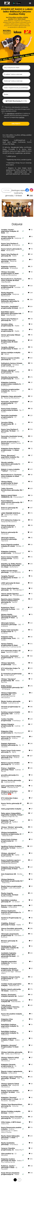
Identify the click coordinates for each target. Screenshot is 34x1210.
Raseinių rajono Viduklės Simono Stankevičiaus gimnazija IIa (10, 600)
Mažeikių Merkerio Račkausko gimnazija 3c (10, 300)
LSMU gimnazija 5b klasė (10, 583)
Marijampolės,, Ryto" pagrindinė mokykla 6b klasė (9, 947)
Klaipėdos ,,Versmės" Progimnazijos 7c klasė (10, 1046)
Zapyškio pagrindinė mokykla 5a (9, 962)
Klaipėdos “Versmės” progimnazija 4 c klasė (10, 1098)
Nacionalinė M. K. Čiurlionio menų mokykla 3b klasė (11, 279)
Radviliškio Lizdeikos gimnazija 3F (9, 901)
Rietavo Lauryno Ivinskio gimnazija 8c (10, 358)
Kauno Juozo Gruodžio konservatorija (9, 557)
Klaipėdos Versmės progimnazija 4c (8, 1065)
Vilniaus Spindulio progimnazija (8, 663)
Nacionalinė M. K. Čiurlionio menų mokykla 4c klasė (11, 475)
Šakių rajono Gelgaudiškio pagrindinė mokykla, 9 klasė (11, 814)
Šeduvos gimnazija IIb (9, 508)
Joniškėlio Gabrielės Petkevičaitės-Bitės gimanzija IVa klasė (8, 954)
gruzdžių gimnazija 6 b (10, 775)
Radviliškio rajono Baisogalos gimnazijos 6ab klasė (11, 313)
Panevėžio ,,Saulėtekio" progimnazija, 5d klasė (9, 307)
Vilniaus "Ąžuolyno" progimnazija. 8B (8, 679)
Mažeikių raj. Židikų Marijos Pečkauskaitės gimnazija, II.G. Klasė (11, 565)
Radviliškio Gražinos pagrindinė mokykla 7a (10, 1025)
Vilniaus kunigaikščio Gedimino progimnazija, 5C (11, 833)
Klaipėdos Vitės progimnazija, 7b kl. (8, 637)
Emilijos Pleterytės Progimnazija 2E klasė (9, 341)
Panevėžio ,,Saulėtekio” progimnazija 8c (10, 402)
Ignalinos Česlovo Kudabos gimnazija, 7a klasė (11, 847)
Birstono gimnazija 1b (9, 941)
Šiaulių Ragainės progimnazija (7, 293)
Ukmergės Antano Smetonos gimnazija (9, 538)
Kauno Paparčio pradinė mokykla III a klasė (10, 545)
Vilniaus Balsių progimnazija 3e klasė (9, 482)
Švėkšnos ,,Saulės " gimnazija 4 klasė (8, 1166)
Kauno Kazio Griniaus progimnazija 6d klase (9, 409)
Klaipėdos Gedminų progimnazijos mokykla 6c (11, 383)
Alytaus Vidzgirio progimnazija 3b (7, 725)
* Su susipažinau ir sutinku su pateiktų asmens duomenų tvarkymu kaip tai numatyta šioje (17, 115)
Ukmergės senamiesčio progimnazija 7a (10, 934)
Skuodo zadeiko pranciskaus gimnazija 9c (11, 463)
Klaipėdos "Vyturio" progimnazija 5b (8, 286)
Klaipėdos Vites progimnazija (7, 1020)
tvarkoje (21, 117)
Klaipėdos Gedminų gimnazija (8, 267)
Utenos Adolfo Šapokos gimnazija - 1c (10, 589)
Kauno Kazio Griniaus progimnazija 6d (9, 840)
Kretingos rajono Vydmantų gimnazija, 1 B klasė (11, 1077)
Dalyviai (17, 224)
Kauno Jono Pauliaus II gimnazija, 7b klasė (9, 430)
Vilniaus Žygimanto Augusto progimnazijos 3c (11, 911)
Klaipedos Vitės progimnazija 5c (7, 732)
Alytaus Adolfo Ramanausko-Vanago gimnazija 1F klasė (9, 616)
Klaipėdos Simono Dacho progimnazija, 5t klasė (10, 868)
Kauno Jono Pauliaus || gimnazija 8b (9, 255)
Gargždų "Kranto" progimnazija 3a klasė (9, 576)
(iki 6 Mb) (17, 101)
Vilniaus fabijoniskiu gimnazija (8, 260)
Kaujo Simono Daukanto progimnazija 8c (10, 1173)
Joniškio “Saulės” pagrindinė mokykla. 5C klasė (10, 231)
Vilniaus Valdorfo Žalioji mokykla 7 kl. (10, 1084)
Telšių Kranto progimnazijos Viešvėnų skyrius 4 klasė (10, 1007)
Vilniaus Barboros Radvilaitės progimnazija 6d (11, 880)
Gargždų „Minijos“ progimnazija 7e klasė (9, 348)
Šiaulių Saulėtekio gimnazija (7, 1143)
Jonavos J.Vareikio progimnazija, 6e (8, 1149)
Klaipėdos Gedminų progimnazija (8, 552)
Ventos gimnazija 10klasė (10, 335)
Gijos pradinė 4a (7, 1153)
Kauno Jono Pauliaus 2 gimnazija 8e (9, 319)
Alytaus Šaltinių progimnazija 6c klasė (9, 644)
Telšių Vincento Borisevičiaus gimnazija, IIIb (11, 489)
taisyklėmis (10, 113)
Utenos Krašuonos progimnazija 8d (8, 526)
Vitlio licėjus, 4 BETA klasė (11, 1122)
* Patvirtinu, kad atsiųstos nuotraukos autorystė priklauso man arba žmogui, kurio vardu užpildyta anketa (15, 109)
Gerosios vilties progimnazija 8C (7, 325)
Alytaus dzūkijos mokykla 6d (10, 353)
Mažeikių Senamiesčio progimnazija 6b (9, 378)
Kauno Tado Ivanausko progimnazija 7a (9, 630)
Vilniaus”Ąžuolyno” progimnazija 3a (8, 237)
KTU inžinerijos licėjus (9, 798)
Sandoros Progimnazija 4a (11, 918)
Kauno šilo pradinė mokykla (11, 1014)
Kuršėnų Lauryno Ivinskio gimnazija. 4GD (10, 712)
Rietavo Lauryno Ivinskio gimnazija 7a (10, 763)
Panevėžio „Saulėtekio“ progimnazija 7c (10, 656)
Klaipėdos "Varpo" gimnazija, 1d (8, 821)
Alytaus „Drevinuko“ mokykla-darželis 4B (9, 995)
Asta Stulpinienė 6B (8, 874)
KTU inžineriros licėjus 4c (11, 520)
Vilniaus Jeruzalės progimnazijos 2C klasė (10, 272)
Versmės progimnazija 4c (11, 707)
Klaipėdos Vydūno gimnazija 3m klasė (8, 1159)
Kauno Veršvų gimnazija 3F (11, 803)
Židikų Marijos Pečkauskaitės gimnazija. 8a (11, 686)
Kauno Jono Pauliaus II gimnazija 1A (9, 244)
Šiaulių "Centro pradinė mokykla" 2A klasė (9, 1091)
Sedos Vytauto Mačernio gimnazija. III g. (10, 756)
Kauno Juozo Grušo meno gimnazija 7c (11, 737)
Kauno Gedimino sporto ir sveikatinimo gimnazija (11, 861)
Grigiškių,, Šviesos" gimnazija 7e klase (8, 924)
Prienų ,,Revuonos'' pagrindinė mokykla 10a (10, 456)
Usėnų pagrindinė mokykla (11, 809)
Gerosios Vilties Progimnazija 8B (7, 423)
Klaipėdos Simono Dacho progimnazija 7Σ (10, 977)
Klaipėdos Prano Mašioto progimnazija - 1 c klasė (10, 449)
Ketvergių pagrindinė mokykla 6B (9, 1000)
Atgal (7, 190)
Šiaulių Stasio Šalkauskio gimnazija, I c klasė (10, 1136)
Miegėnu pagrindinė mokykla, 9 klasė (8, 1039)
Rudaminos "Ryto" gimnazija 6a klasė (8, 608)
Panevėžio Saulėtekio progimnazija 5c (9, 416)
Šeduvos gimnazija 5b (9, 532)
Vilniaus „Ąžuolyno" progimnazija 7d (8, 371)
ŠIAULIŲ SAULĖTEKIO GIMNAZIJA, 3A (9, 496)
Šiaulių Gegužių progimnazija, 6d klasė (10, 894)
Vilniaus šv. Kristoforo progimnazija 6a (9, 792)
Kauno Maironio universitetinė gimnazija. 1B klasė (11, 502)
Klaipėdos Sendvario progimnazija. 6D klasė (10, 969)
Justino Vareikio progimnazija (7, 719)
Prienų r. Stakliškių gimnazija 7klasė (8, 769)
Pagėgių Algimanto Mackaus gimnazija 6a (9, 744)
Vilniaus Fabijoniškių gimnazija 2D (8, 693)
